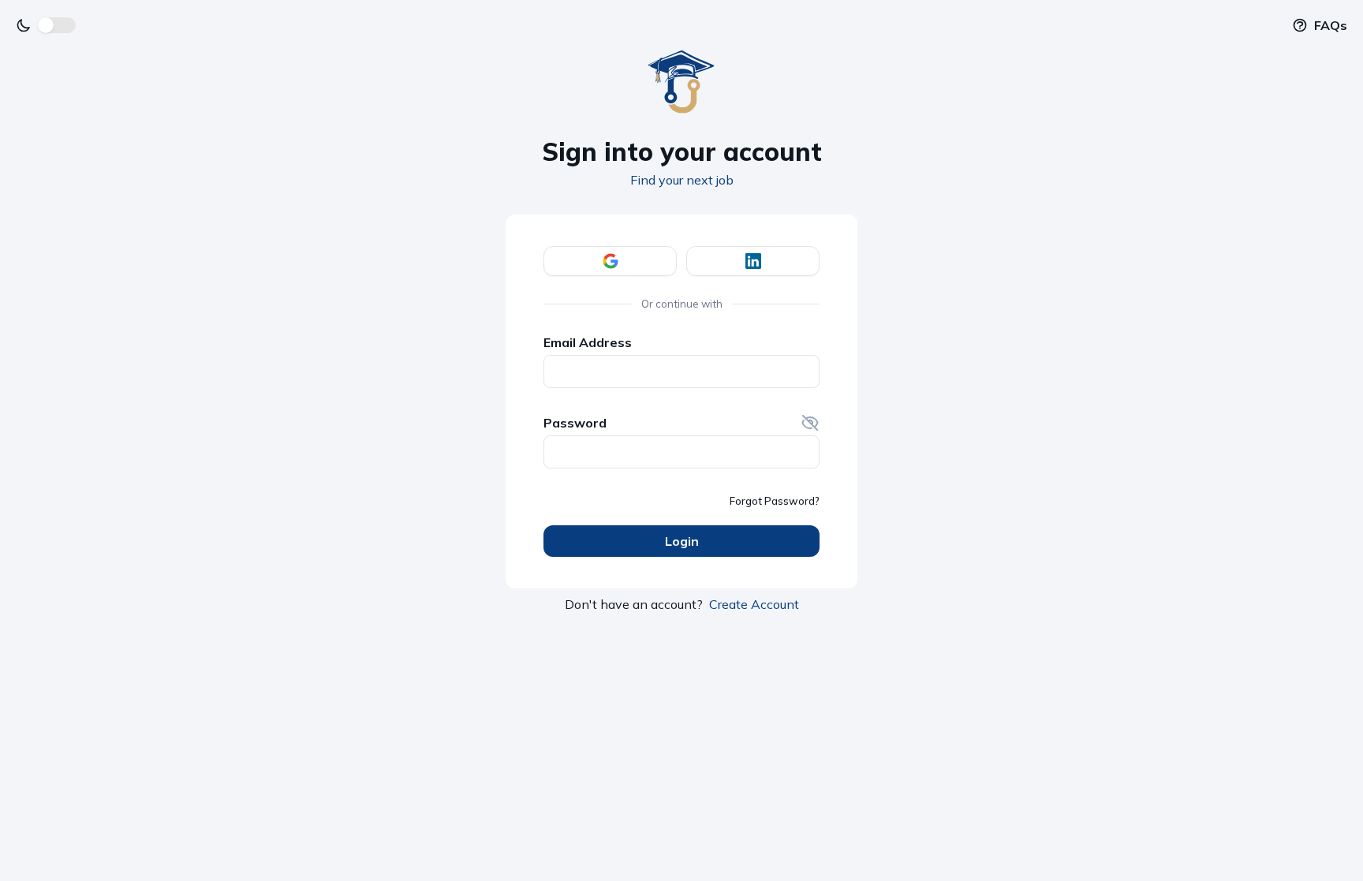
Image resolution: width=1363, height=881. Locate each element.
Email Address (587, 342)
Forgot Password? (775, 501)
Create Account (754, 604)
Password (575, 423)
